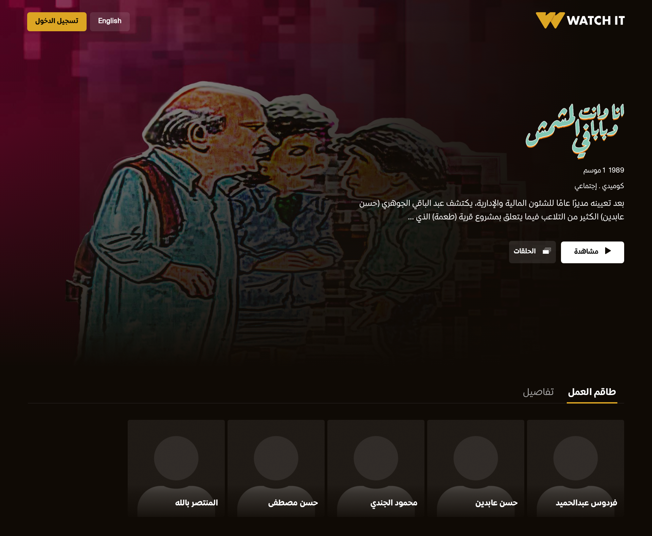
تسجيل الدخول (56, 21)
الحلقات (526, 252)
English (110, 21)
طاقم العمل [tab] (592, 393)
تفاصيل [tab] (538, 393)
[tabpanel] (326, 470)
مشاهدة (587, 252)
